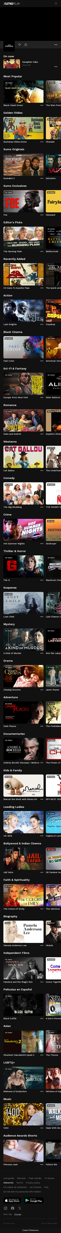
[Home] (11, 4)
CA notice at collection (15, 1187)
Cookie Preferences (30, 1230)
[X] (20, 1208)
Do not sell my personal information (22, 1191)
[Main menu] (56, 3)
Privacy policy (33, 1182)
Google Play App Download (34, 1200)
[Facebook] (12, 1208)
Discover (21, 1178)
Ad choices (35, 1187)
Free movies (35, 1178)
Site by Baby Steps (49, 1223)
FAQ (46, 1187)
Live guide (8, 1178)
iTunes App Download (12, 1200)
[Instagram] (5, 1208)
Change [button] (17, 1214)
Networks (8, 1182)
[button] (30, 63)
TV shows (49, 1178)
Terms (19, 1182)
